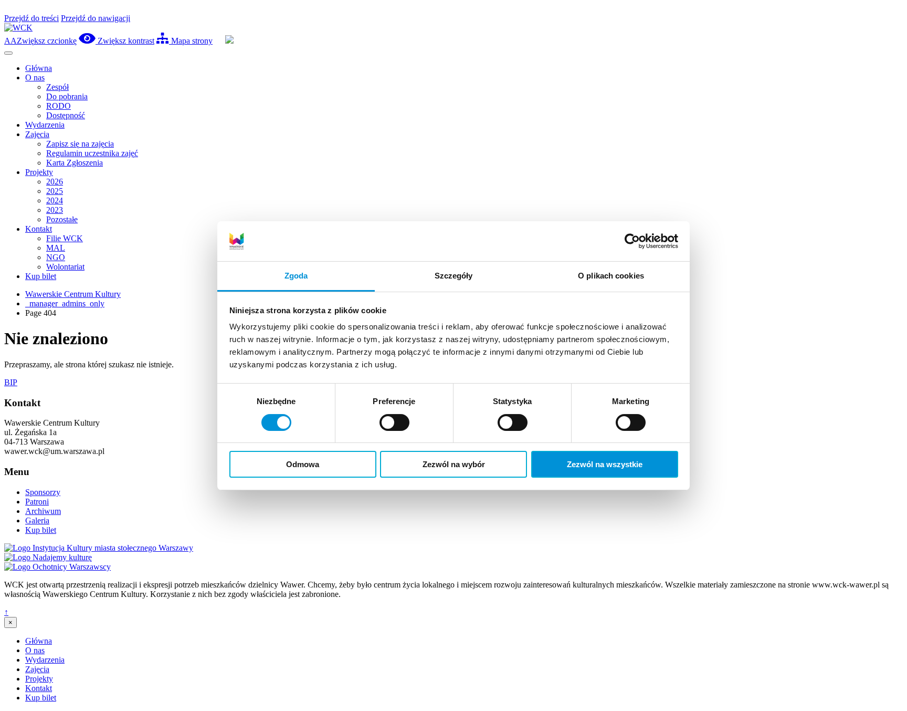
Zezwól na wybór (454, 464)
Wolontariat (65, 266)
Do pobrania (67, 96)
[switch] (394, 422)
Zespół (57, 87)
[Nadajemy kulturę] (48, 557)
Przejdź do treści (31, 18)
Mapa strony (191, 40)
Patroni (37, 501)
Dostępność (65, 115)
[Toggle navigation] (8, 53)
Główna (38, 68)
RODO (58, 105)
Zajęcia (37, 134)
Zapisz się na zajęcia (80, 143)
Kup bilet (40, 276)
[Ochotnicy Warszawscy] (57, 566)
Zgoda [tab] (296, 275)
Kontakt (38, 228)
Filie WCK (64, 238)
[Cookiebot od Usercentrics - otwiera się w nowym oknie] (632, 241)
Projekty (39, 172)
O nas (35, 77)
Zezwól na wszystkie (604, 464)
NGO (55, 257)
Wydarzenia (45, 124)
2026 (54, 181)
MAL (55, 247)
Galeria (37, 520)
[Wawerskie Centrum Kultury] (18, 27)
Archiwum (43, 511)
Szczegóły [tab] (454, 275)
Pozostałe (62, 219)
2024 (54, 200)
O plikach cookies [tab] (611, 275)
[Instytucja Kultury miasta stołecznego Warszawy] (98, 547)
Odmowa (302, 464)
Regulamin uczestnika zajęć (92, 153)
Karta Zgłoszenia (74, 162)
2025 (54, 191)
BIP (10, 382)
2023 (54, 209)
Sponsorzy (42, 492)
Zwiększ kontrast (125, 40)
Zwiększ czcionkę (40, 40)
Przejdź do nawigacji (95, 18)
